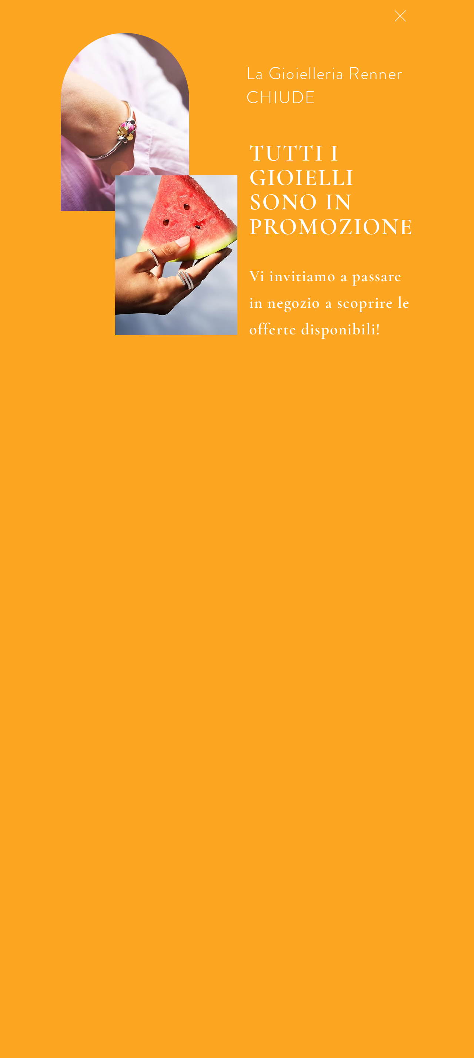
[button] (400, 15)
